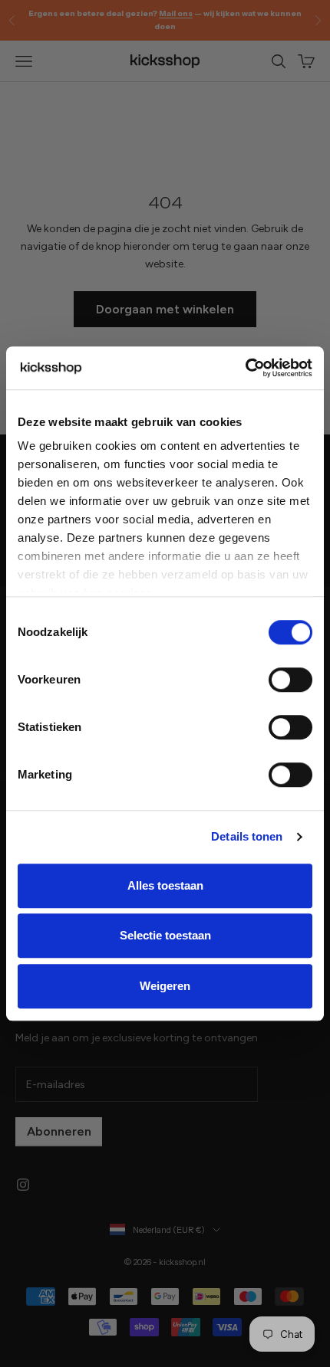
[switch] (290, 679)
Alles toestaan (165, 885)
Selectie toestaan (165, 935)
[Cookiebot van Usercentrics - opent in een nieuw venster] (245, 368)
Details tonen (246, 836)
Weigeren (165, 985)
